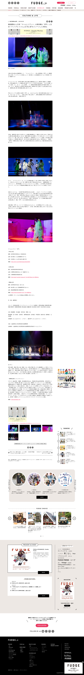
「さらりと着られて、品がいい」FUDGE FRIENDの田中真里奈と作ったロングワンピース (24, 36)
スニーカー (59, 549)
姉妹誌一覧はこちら (67, 607)
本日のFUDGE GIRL (61, 558)
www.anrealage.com (15, 399)
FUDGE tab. (16, 8)
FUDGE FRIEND (63, 560)
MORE (43, 572)
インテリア (60, 553)
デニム (59, 571)
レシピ (43, 648)
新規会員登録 (42, 625)
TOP (9, 459)
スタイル (70, 556)
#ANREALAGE (17, 443)
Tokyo (74, 553)
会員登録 (60, 2)
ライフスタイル (16, 10)
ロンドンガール (62, 551)
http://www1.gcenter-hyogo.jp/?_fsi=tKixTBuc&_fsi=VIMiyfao (25, 277)
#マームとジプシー (32, 443)
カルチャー (10, 10)
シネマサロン (45, 10)
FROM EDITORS (67, 647)
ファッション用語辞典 (12, 654)
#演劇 (41, 443)
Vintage (64, 563)
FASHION (10, 8)
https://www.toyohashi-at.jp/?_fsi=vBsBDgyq (21, 292)
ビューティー (44, 647)
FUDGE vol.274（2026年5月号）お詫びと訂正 (21, 583)
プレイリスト (39, 10)
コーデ (72, 560)
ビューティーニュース (33, 647)
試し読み (67, 605)
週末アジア (33, 10)
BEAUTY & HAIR (31, 8)
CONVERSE (70, 551)
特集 (9, 646)
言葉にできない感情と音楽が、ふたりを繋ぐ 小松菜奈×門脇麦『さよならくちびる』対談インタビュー (22, 452)
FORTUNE (54, 8)
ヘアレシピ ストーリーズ (34, 648)
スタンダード (11, 656)
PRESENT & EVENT (69, 8)
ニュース (10, 648)
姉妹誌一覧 (66, 645)
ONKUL (74, 564)
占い (59, 563)
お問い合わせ (16, 670)
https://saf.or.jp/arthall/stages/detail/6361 (20, 262)
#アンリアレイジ (24, 443)
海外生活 (43, 651)
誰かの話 (59, 10)
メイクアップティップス (34, 650)
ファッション (44, 646)
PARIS (21, 650)
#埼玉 (38, 443)
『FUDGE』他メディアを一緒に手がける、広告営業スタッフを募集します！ (26, 586)
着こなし (67, 553)
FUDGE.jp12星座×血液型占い (65, 565)
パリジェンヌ (62, 556)
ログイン (71, 2)
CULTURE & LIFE (40, 8)
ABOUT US (10, 670)
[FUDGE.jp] (39, 3)
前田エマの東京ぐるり (52, 10)
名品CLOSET (11, 647)
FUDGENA (48, 8)
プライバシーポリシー (23, 670)
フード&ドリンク (23, 10)
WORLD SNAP (24, 8)
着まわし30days (61, 566)
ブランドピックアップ (12, 653)
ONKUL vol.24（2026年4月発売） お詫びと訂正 (21, 590)
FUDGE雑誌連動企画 (66, 549)
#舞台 (45, 443)
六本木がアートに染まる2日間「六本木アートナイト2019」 (44, 452)
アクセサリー (11, 658)
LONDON (21, 651)
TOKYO (21, 649)
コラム (28, 10)
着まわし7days (11, 657)
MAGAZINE (60, 8)
